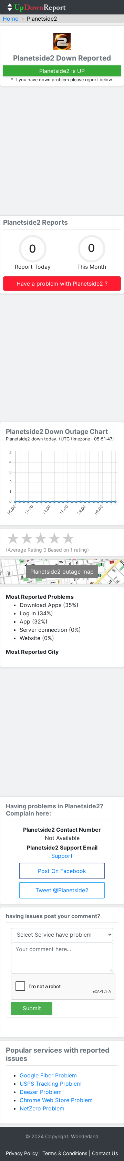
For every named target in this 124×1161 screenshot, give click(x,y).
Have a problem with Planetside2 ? (62, 283)
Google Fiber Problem (48, 1075)
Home (10, 18)
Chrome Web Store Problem (56, 1100)
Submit (32, 1008)
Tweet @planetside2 (62, 890)
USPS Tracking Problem (51, 1083)
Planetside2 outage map (62, 571)
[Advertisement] (62, 151)
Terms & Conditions (64, 1153)
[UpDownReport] (37, 7)
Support (62, 855)
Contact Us (105, 1153)
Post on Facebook (62, 870)
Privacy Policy (22, 1153)
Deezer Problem (41, 1091)
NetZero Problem (42, 1108)
